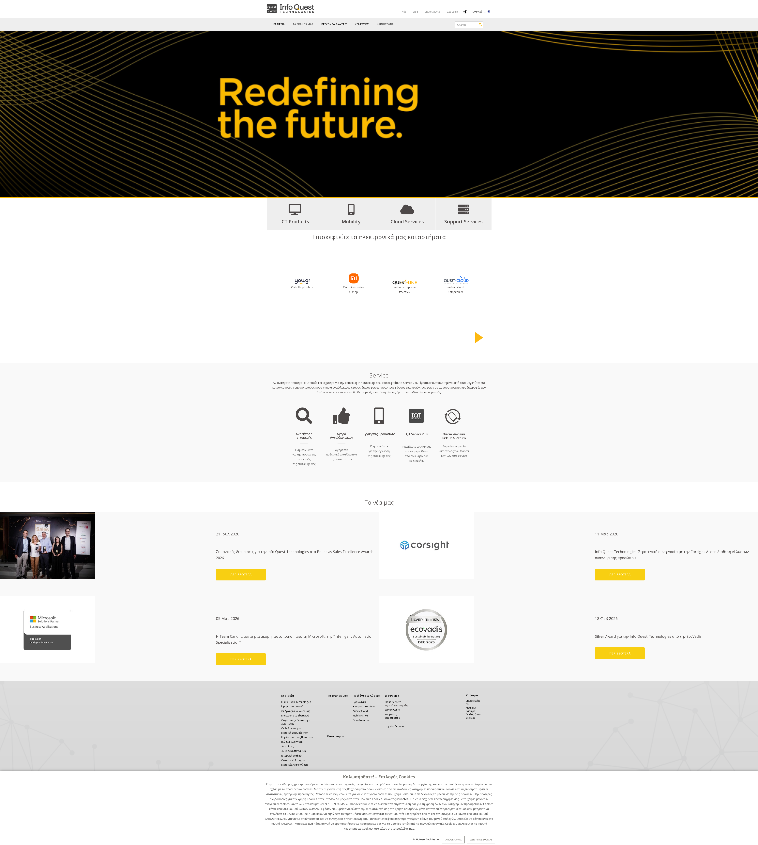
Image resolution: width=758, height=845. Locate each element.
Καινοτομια (385, 24)
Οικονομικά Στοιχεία (293, 760)
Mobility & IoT (360, 715)
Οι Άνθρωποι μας (291, 728)
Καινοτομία (335, 736)
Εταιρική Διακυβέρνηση (294, 732)
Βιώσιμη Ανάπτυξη (292, 742)
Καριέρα (471, 711)
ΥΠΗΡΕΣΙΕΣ (392, 696)
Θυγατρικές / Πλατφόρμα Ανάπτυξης (295, 721)
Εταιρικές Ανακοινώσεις (294, 764)
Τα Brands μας (337, 696)
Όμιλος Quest (473, 714)
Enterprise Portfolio (364, 706)
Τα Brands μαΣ (303, 24)
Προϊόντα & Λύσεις (366, 696)
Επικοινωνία (432, 11)
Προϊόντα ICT (360, 702)
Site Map (470, 717)
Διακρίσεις (287, 746)
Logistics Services (394, 726)
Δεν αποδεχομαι (481, 839)
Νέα (404, 11)
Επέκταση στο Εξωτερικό (295, 715)
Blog (415, 11)
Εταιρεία (287, 696)
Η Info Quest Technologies (296, 702)
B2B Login (453, 11)
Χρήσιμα (471, 695)
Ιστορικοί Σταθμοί (291, 755)
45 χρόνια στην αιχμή (293, 751)
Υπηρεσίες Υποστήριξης (392, 716)
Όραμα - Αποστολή (292, 706)
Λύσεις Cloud (360, 711)
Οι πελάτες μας (361, 720)
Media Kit (471, 707)
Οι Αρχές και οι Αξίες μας (295, 711)
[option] (379, 114)
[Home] (290, 7)
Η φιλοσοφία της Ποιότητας (297, 737)
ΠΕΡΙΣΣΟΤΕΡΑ (240, 574)
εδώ (405, 799)
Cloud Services (393, 702)
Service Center (393, 709)
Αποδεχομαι (453, 839)
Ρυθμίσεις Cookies (424, 839)
